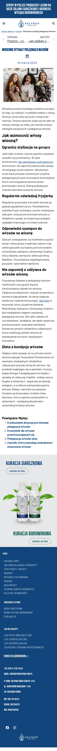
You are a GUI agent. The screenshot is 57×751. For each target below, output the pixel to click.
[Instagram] (14, 727)
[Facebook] (7, 727)
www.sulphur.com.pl (13, 717)
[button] (4, 23)
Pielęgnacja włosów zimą (22, 438)
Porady (18, 31)
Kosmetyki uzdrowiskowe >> (16, 655)
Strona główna (7, 31)
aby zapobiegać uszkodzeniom (35, 161)
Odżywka (44, 300)
